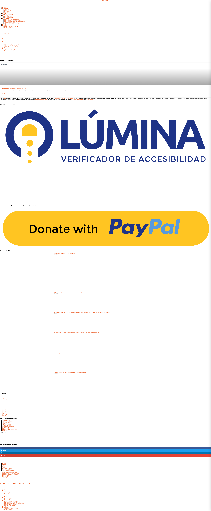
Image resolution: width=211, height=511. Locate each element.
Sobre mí (5, 8)
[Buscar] (14, 104)
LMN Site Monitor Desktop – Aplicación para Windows (14, 21)
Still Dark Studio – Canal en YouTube (11, 23)
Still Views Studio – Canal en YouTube (12, 22)
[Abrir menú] (0, 57)
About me (6, 12)
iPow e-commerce (89, 99)
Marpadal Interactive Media (78, 99)
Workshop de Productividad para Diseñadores (14, 88)
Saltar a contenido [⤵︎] (105, 0)
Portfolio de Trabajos (8, 16)
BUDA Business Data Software (41, 99)
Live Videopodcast (9, 14)
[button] (105, 29)
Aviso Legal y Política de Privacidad (11, 26)
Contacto (5, 25)
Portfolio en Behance (8, 17)
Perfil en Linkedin (7, 11)
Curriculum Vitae (7, 10)
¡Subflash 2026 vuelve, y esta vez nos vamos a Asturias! (66, 273)
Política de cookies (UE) (9, 27)
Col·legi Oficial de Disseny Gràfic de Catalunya (64, 98)
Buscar (1, 104)
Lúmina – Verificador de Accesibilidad (11, 19)
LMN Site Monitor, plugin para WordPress (12, 20)
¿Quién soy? (6, 9)
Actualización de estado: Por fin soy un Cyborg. (64, 253)
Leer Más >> (4, 93)
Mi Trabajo (5, 15)
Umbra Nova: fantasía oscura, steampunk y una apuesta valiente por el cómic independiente (74, 292)
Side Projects (6, 18)
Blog (4, 13)
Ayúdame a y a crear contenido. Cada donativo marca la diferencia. (19, 205)
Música (4, 24)
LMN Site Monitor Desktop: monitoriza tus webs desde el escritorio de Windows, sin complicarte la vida (76, 332)
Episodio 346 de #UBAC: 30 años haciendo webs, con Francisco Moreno (70, 372)
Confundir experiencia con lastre (61, 353)
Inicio (4, 7)
